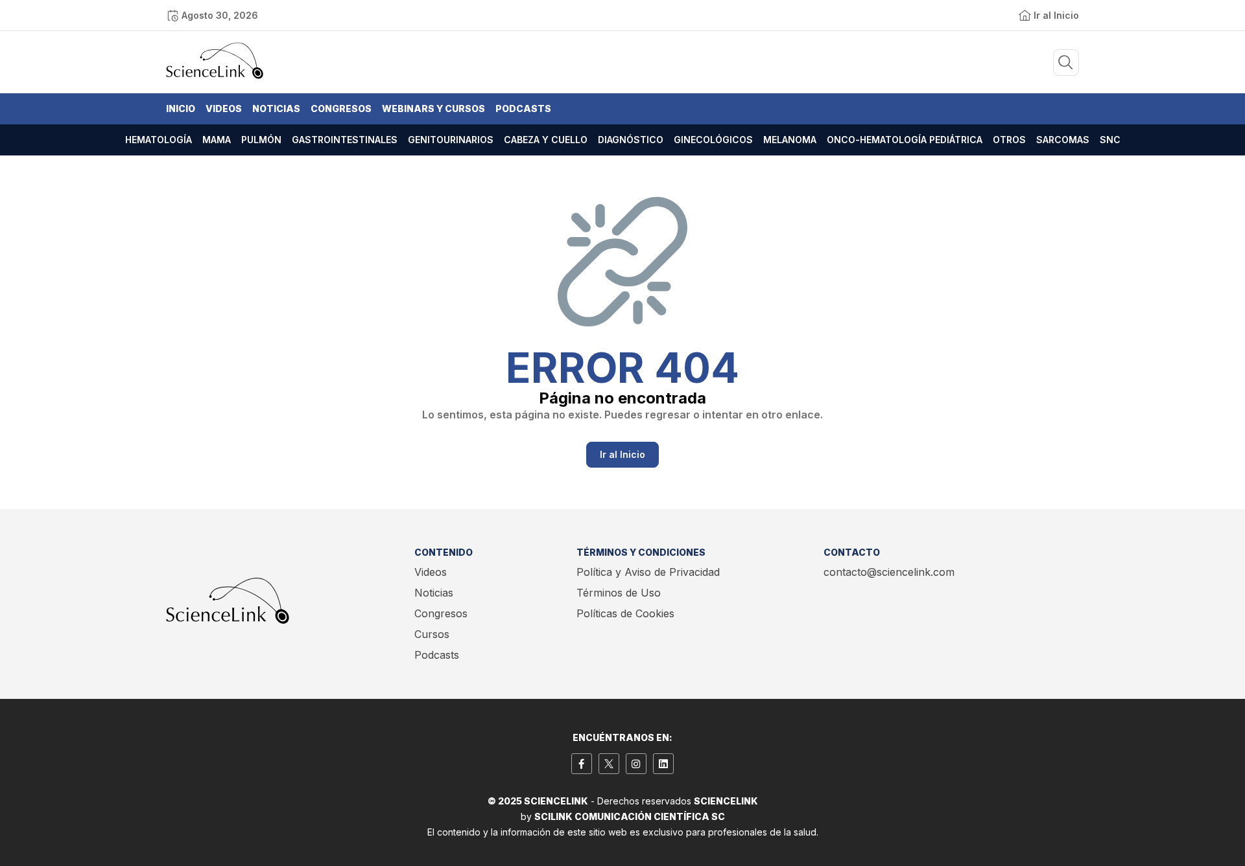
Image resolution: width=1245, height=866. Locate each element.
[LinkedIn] (663, 763)
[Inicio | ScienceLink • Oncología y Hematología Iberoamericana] (214, 75)
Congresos (341, 108)
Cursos (431, 634)
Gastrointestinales (344, 139)
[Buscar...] (1066, 62)
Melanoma (789, 139)
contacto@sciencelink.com (889, 571)
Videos (224, 108)
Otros (1009, 139)
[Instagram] (636, 763)
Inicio (180, 108)
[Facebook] (581, 763)
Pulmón (261, 139)
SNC (1110, 139)
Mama (216, 139)
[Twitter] (609, 763)
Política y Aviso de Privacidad (648, 571)
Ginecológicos (713, 139)
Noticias (276, 108)
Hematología (158, 139)
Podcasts (523, 108)
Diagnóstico (630, 139)
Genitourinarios (450, 139)
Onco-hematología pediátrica (904, 139)
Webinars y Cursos (433, 108)
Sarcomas (1062, 139)
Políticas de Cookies (625, 613)
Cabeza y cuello (545, 139)
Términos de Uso (618, 592)
